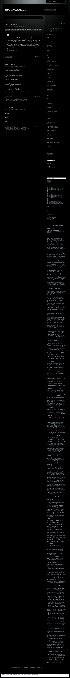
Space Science (56, 581)
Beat (52, 264)
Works (61, 654)
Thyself (64, 616)
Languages (53, 426)
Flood (57, 349)
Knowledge (58, 423)
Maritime (63, 447)
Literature (59, 436)
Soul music (61, 579)
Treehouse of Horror (57, 619)
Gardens (49, 366)
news (57, 469)
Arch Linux (58, 254)
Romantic (8, 100)
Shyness (52, 565)
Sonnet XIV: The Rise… (59, 189)
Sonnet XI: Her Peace (50, 112)
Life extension (53, 430)
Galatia (48, 364)
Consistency (49, 298)
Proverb (54, 507)
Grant (63, 376)
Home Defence (52, 394)
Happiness (18, 98)
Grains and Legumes (53, 376)
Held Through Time (56, 388)
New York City (60, 471)
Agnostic (58, 243)
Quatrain (60, 510)
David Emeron (11, 26)
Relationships (56, 520)
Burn (60, 276)
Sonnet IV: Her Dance (59, 187)
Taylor (59, 597)
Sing (48, 567)
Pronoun (61, 506)
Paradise (55, 484)
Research (49, 526)
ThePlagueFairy (51, 187)
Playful (58, 494)
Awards (58, 261)
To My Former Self (59, 617)
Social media (49, 571)
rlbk (61, 535)
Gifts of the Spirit (60, 370)
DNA (54, 318)
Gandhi (60, 364)
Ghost (62, 369)
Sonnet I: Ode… (60, 197)
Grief (61, 378)
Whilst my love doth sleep (56, 644)
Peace (49, 487)
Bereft (51, 266)
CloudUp (48, 292)
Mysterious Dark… (50, 90)
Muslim (54, 464)
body (58, 271)
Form (62, 353)
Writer (50, 657)
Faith (15, 98)
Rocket (48, 537)
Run (56, 545)
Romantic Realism (13, 100)
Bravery (49, 274)
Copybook (49, 300)
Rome (55, 544)
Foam (61, 349)
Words (55, 653)
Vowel (48, 635)
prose (51, 507)
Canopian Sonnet (61, 279)
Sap (47, 549)
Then (56, 610)
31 (56, 30)
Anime (63, 249)
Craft (48, 303)
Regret (60, 518)
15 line (51, 238)
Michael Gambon (57, 454)
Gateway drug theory (55, 366)
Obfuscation (57, 476)
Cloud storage (63, 291)
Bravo (53, 274)
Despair (49, 314)
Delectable (53, 312)
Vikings (51, 632)
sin (63, 565)
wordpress (51, 651)
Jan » (51, 31)
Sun (57, 593)
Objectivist (53, 477)
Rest (52, 526)
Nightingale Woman (50, 472)
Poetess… (49, 60)
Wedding (48, 641)
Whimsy (49, 645)
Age (53, 243)
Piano (60, 493)
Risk (57, 535)
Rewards (60, 532)
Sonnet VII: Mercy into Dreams (52, 130)
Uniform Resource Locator (56, 627)
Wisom (52, 650)
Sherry (59, 564)
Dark (61, 306)
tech (51, 599)
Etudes (57, 340)
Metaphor (48, 454)
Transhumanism (61, 618)
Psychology (53, 509)
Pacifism (59, 482)
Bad (50, 262)
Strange (52, 592)
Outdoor (61, 481)
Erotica (52, 339)
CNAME (51, 292)
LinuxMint (61, 433)
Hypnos (51, 403)
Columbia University (50, 294)
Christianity (50, 288)
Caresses (55, 282)
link (52, 433)
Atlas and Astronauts (56, 259)
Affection (52, 241)
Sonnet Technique (58, 577)
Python (53, 510)
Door (63, 320)
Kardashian (54, 421)
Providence (58, 507)
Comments (56, 294)
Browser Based (53, 276)
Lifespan (58, 430)
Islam (52, 413)
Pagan (63, 482)
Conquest (61, 297)
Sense (58, 554)
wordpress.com (58, 651)
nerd (55, 469)
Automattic (49, 261)
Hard (60, 385)
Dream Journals (54, 323)
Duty (55, 326)
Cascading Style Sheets (57, 283)
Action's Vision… (50, 86)
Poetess (63, 497)
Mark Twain (49, 448)
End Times (51, 336)
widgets (56, 645)
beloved (52, 265)
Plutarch (52, 497)
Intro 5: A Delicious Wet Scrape (52, 126)
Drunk (53, 326)
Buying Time (60, 277)
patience (54, 485)
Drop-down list (49, 326)
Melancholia (49, 451)
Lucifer (57, 443)
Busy (57, 277)
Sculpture (56, 551)
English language (60, 336)
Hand (54, 383)
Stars (58, 588)
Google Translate (50, 374)
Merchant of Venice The (51, 452)
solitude (51, 574)
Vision (51, 634)
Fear (57, 346)
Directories (61, 316)
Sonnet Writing (52, 579)
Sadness (61, 545)
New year (10, 57)
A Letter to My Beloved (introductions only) (16, 127)
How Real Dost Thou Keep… (52, 62)
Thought (51, 616)
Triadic (62, 619)
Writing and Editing (61, 659)
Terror (54, 602)
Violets (59, 632)
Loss (14, 99)
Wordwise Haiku (61, 653)
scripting (52, 551)
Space (51, 581)
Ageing (55, 243)
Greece (48, 378)
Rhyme (23, 99)
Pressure (49, 505)
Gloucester (54, 372)
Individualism (51, 405)
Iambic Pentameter (58, 403)
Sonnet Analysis (57, 576)
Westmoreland (53, 641)
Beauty (12, 98)
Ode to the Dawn (62, 477)
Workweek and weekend (51, 655)
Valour (55, 631)
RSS (64, 9)
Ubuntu (56, 624)
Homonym (56, 394)
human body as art (52, 400)
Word (57, 650)
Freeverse (58, 358)
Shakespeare (51, 561)
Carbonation (49, 282)
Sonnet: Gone (49, 123)
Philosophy (50, 492)
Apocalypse (56, 252)
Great (56, 377)
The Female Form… (50, 46)
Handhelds (57, 383)
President (63, 503)
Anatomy (60, 248)
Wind (48, 649)
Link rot (54, 433)
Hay (55, 387)
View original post (9, 50)
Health (58, 387)
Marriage (53, 448)
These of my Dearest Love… (52, 84)
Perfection (62, 486)
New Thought (61, 469)
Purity (48, 510)
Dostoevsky (49, 322)
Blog (48, 226)
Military (49, 455)
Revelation (63, 526)
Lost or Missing (58, 441)
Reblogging (59, 515)
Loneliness (8, 99)
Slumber (53, 570)
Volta (63, 634)
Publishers (58, 509)
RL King (63, 535)
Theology (59, 610)
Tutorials (63, 623)
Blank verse (52, 270)
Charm (52, 285)
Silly (62, 565)
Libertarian (53, 428)
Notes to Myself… (50, 45)
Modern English (55, 458)
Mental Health (57, 451)
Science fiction (53, 550)
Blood (52, 271)
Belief (63, 264)
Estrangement (49, 340)
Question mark (49, 512)
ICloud (48, 404)
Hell (61, 388)
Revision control (55, 532)
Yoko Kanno (56, 662)
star (53, 588)
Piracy (48, 494)
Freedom (53, 358)
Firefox (60, 348)
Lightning (49, 432)
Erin (48, 339)
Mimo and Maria (54, 455)
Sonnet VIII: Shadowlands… (60, 191)
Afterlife (56, 241)
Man (64, 445)
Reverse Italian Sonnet (52, 529)
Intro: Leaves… (57, 196)
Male (54, 445)
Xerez (49, 662)
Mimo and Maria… (50, 88)
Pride (54, 505)
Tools (48, 618)
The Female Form (54, 606)
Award (56, 261)
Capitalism (62, 281)
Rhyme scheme (59, 534)
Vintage (56, 632)
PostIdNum (57, 502)
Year (51, 662)
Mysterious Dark (50, 467)
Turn (61, 623)
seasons (53, 553)
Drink (52, 325)
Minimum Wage (49, 457)
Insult (56, 407)
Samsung (60, 546)
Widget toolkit (61, 645)
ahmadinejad (63, 243)
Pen (56, 486)
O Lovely (58, 478)
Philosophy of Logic (57, 492)
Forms (51, 354)
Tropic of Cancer (54, 621)
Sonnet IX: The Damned (59, 202)
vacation (55, 629)
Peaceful (53, 486)
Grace (48, 376)
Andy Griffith (57, 249)
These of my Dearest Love (55, 613)
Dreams (58, 323)
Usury (52, 629)
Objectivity (57, 477)
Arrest (62, 254)
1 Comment (37, 56)
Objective (61, 476)
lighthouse (62, 430)
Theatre (57, 605)
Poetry (21, 99)
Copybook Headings (54, 300)
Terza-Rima (54, 603)
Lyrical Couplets (61, 444)
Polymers (55, 501)
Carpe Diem (59, 282)
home (49, 1)
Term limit (59, 600)
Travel (52, 619)
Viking (48, 632)
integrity (58, 407)
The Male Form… (50, 74)
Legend (52, 427)
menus (64, 451)
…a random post (50, 153)
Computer (48, 297)
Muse (59, 462)
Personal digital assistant (59, 488)
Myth (60, 467)
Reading (55, 514)
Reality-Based (54, 515)
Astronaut (54, 257)
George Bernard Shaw (60, 367)
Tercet (57, 600)
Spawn (60, 582)
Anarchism (59, 247)
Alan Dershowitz (52, 244)
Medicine (52, 450)
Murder (55, 462)
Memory (52, 451)
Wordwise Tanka (50, 654)
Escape (54, 339)
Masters (53, 449)
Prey (52, 505)
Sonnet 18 (52, 576)
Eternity (53, 340)
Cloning (59, 291)
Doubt (52, 322)
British (58, 274)
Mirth (56, 457)
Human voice (62, 400)
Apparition (53, 254)
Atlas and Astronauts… (51, 89)
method (52, 454)
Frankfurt (59, 354)
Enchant (56, 335)
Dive (62, 317)
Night (64, 471)
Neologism (49, 469)
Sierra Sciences (58, 565)
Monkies (58, 459)
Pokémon (48, 501)
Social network (54, 571)
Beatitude (54, 264)
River (59, 535)
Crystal (62, 303)
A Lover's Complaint (57, 246)
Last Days (58, 426)
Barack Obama (54, 262)
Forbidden (50, 353)
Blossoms (55, 271)
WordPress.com (49, 214)
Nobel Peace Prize (57, 472)
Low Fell (48, 443)
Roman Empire (49, 539)
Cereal (50, 284)
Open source (62, 480)
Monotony (62, 459)
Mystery (57, 467)
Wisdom (53, 649)
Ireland (57, 412)
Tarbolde (56, 597)
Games (57, 364)
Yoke (53, 662)
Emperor (60, 334)
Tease (48, 599)
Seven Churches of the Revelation (58, 558)
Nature (61, 468)
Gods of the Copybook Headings (52, 373)
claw (55, 291)
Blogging (49, 271)
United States (56, 628)
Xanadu (48, 660)
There (48, 613)
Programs (58, 506)
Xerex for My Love (58, 660)
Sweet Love (55, 596)
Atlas (51, 259)
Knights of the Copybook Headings (57, 422)
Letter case (49, 428)
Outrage (48, 482)
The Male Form (51, 610)
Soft (55, 572)
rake (58, 512)
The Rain (51, 612)
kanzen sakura (12, 34)
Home (48, 394)
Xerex (52, 661)
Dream (57, 322)
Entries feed (49, 211)
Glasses (50, 372)
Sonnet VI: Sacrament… (59, 203)
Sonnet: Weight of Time (51, 104)
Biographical (58, 268)
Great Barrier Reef (60, 377)
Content (54, 298)
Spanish (51, 582)
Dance (52, 306)
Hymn (58, 401)
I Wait (55, 415)
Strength (55, 592)
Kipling (48, 422)
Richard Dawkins (50, 535)
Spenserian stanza (53, 585)
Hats (53, 387)
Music (63, 462)
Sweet (59, 594)
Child (51, 287)
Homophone (60, 394)
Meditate (56, 450)
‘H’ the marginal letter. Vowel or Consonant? (54, 108)
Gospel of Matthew (56, 374)
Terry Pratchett (49, 603)
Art (64, 254)
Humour (52, 401)
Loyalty (51, 443)
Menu (61, 451)
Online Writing (55, 480)
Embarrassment (55, 332)
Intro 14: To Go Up (50, 103)
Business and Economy (51, 277)
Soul (58, 579)
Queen (63, 510)
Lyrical (56, 444)
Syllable (60, 596)
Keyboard (61, 421)
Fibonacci (49, 348)
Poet (60, 497)
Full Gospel (53, 363)
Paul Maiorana (58, 485)
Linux (59, 433)
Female (61, 346)
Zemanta (59, 664)
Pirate (51, 494)
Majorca (51, 445)
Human (60, 398)
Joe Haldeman (60, 417)
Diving (52, 318)
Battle (58, 262)
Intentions (62, 407)
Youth (53, 664)
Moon (55, 460)
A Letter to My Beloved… (51, 72)
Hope (21, 98)
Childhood (54, 287)
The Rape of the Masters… (51, 78)
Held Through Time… (50, 68)
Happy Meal (57, 385)
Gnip (57, 372)
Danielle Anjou (57, 306)
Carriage (62, 282)
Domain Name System (53, 319)
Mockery (64, 457)
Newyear (50, 471)
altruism (52, 247)
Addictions (57, 240)
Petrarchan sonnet (51, 490)
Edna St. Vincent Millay (57, 330)
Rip (55, 535)
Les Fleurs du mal (62, 427)
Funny (63, 363)
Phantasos (57, 490)
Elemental (62, 331)
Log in (48, 210)
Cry (60, 303)
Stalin (62, 587)
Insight (23, 98)
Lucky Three (61, 443)
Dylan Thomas (59, 326)
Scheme (61, 549)
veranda (60, 631)
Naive (63, 467)
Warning (48, 636)
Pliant (63, 494)
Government (61, 374)
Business (63, 276)
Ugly (62, 624)
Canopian (55, 279)
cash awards (63, 283)
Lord (48, 441)
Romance (26, 99)
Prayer (54, 503)
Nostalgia (57, 473)
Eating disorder (58, 329)
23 (53, 28)
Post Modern (61, 502)
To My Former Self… (50, 70)
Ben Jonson (62, 265)
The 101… (49, 49)
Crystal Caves (49, 304)
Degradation (56, 310)
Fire (57, 348)
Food (48, 350)
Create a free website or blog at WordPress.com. (19, 667)
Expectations (58, 342)
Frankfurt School (52, 356)
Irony (60, 412)
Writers (59, 657)
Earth (54, 327)
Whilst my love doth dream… (52, 85)
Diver (64, 317)
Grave (54, 377)
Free (50, 358)
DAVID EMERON (51, 218)
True (28, 100)
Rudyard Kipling (51, 545)
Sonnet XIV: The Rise (50, 102)
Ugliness (59, 624)
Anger (60, 249)
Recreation (50, 516)
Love (16, 99)
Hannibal (60, 383)
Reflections (11, 56)
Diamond (49, 316)
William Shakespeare (57, 647)
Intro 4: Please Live (50, 137)
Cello (48, 284)
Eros (50, 339)
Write (48, 657)
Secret (56, 553)
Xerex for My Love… (50, 81)
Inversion (48, 412)
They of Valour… (50, 76)
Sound (48, 581)
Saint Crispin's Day (52, 546)
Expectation (53, 342)
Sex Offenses (54, 559)
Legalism (49, 427)
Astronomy (58, 257)
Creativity (50, 303)
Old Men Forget (49, 478)
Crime (53, 303)
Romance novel (62, 537)
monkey (55, 459)
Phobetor (52, 493)
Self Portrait (54, 554)
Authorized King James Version (59, 260)
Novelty (51, 476)
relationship (49, 520)
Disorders (52, 317)
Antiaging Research (59, 251)
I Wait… (48, 73)
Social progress (60, 571)
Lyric (54, 444)
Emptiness (53, 335)
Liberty (61, 428)
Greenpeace (58, 378)
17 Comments (37, 96)
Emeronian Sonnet (54, 334)
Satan (50, 549)
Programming (53, 506)
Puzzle (50, 510)
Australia (52, 260)
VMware (61, 634)
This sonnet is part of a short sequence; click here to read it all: (16, 91)
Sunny (59, 593)
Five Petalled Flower (51, 349)
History (53, 391)
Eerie (59, 331)
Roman (51, 537)
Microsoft (61, 454)
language (49, 426)
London (56, 437)
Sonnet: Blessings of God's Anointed (53, 142)
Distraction (59, 317)
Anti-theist (53, 251)
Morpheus (63, 460)
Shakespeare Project (60, 562)
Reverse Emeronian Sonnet (56, 527)
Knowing (51, 423)
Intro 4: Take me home (51, 122)
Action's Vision (60, 239)
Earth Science (59, 327)
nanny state (52, 468)
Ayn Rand (64, 261)
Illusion (57, 404)
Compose (63, 296)
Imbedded (63, 404)
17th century (54, 238)
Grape (48, 377)
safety (64, 545)
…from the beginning (50, 154)
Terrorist (62, 602)
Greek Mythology (53, 378)
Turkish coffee (57, 623)
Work (55, 654)
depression (61, 312)
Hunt (55, 401)
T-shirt (63, 596)
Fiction (52, 348)
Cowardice (60, 302)
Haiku (49, 382)
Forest (54, 352)
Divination (48, 318)
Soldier (48, 574)
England (54, 336)
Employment (49, 335)
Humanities (58, 400)
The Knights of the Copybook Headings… (54, 65)
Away (60, 261)
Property (48, 507)
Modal (48, 458)
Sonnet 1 (48, 576)
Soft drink (57, 572)
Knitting (48, 423)
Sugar (55, 593)
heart (61, 387)
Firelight (62, 348)
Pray (51, 503)
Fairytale (60, 343)
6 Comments (37, 126)
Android (53, 249)
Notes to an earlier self (55, 474)
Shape (56, 564)
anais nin (55, 247)
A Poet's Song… (49, 58)
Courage (50, 302)
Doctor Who (57, 318)
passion (51, 485)
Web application (50, 638)
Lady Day (54, 425)
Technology (49, 600)
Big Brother (61, 267)
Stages (59, 587)
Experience (63, 342)
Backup (48, 262)
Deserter (52, 313)
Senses (61, 554)
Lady (48, 425)
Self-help (59, 553)
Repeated (60, 524)
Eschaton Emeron (59, 339)
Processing (49, 506)
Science (49, 550)
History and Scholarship (59, 391)
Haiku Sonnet (50, 383)
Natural (57, 468)
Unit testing (62, 628)
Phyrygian (56, 493)
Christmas (56, 288)
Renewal (56, 524)
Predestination (59, 503)
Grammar (59, 376)
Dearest (61, 307)
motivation (52, 462)
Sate (52, 549)
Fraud (48, 358)
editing (62, 329)
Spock (48, 587)
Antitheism (49, 252)
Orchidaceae (49, 481)
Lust (64, 443)
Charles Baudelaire (59, 284)
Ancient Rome (49, 249)
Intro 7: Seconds (9, 107)
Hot (47, 397)
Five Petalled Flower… (51, 69)
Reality (50, 515)
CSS (53, 304)
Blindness (57, 270)
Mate (55, 449)
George (55, 367)
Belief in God (49, 265)
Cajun (64, 277)
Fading (56, 343)
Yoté (62, 662)
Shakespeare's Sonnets (60, 561)
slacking (56, 568)
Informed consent (56, 405)
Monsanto (48, 460)
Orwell (58, 481)
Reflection (51, 519)
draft (54, 322)
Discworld (48, 317)
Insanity (48, 407)
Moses (48, 462)
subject (52, 593)
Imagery (60, 404)
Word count (61, 650)
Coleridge (53, 293)
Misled (61, 457)
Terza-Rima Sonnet (60, 603)
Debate (55, 309)
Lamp (58, 425)
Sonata (54, 574)
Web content (57, 638)
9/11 (48, 238)
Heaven (49, 389)
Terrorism (58, 602)
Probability (60, 505)
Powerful (48, 503)
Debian (57, 309)
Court (54, 302)
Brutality (57, 276)
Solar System (61, 572)
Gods (63, 372)
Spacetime (60, 581)
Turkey (52, 623)
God (59, 372)
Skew (53, 568)
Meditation (60, 450)
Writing (55, 659)
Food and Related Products (55, 350)
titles (54, 617)
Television (54, 600)
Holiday (48, 393)
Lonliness (62, 439)
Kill (63, 421)
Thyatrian (61, 616)
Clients (57, 291)
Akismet (48, 244)
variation (57, 631)
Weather (62, 636)
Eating (54, 329)
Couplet (60, 300)
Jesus (55, 417)
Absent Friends (54, 239)
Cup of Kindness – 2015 (11, 24)
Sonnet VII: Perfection (10, 64)
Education (49, 331)
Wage (50, 635)
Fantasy (58, 345)
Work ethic (58, 654)
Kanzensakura (49, 421)
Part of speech (59, 484)
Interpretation (52, 411)
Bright (55, 274)
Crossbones (57, 303)
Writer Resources (55, 657)
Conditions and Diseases (55, 297)
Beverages (49, 267)
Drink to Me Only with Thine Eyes (58, 325)
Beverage (60, 266)
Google (62, 373)
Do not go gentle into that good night (56, 320)
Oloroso (54, 478)
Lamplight (61, 425)
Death (52, 309)
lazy (63, 426)
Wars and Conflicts (57, 636)
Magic (48, 445)
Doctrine (60, 318)
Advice (48, 241)
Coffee (59, 292)
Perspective (60, 489)
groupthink (59, 379)
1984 (59, 238)
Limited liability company (61, 432)
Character (53, 284)
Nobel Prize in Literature (51, 473)
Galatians (52, 364)
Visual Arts (55, 634)
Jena (48, 417)
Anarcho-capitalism (55, 248)
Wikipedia (48, 647)
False (52, 345)
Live (63, 435)
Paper (52, 484)
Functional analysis (58, 363)
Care (52, 282)
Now (54, 476)
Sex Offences (49, 559)
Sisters (54, 567)
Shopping (49, 565)
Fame (54, 345)
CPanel (63, 302)
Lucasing (54, 443)
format (48, 354)
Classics (52, 291)
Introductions (12, 126)
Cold (49, 293)
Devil (63, 314)
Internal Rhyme (56, 409)
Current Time (62, 304)
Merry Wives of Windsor (59, 452)
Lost (54, 441)
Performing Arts (51, 488)
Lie (62, 428)
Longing (11, 99)
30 (53, 30)
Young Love (49, 664)
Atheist (48, 259)
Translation (49, 619)
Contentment (59, 298)
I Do (50, 404)
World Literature (60, 655)
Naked (48, 468)
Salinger (57, 546)
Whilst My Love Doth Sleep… (52, 61)
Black (48, 270)
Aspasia (51, 257)
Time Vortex (51, 617)
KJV (50, 422)
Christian (60, 287)
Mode (51, 458)
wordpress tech (50, 653)
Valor (51, 631)
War (64, 635)
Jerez (50, 417)
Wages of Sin (53, 635)
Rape (60, 512)
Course (50, 226)
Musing (49, 465)
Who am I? (49, 118)
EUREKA (60, 340)
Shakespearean (52, 562)
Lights (53, 432)
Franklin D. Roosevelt (61, 356)
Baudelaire (60, 262)
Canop (51, 279)
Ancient (63, 248)
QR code (55, 510)
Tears (62, 597)
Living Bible (51, 437)
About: (48, 119)
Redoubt (57, 516)
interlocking (49, 409)
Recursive (54, 516)
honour (54, 396)
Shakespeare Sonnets (50, 564)
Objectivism (49, 477)
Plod (50, 497)
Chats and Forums (58, 285)
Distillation (55, 317)
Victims (63, 631)
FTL (57, 361)
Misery (58, 457)
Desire (56, 313)
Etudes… (48, 50)
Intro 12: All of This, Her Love (52, 111)
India (48, 405)
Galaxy (55, 364)
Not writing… (49, 107)
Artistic (52, 256)
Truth (62, 621)
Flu (59, 349)
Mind (58, 455)
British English (62, 274)
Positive (53, 502)
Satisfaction (55, 549)
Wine (50, 649)
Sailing (48, 546)
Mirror (53, 457)
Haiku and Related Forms (58, 381)
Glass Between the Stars (51, 100)
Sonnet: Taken (49, 141)
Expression (49, 343)
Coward (57, 302)
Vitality (58, 634)
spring (57, 587)
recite (63, 515)
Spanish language (56, 582)
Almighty (52, 246)
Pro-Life (56, 505)
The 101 (53, 605)
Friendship (50, 362)
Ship (62, 564)
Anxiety (52, 252)
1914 (57, 238)
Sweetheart (50, 596)
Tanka (52, 597)
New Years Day (55, 471)
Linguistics (49, 433)
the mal (64, 609)
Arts (55, 256)
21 (48, 28)
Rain (56, 512)
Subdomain (49, 593)
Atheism (61, 257)
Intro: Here (49, 139)
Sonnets (11, 96)
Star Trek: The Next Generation (52, 589)
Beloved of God (56, 265)
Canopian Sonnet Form (51, 281)
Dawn (56, 307)
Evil (63, 340)
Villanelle (53, 632)
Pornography (59, 501)
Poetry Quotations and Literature (58, 499)
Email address (49, 332)
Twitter (48, 624)
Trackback (55, 618)
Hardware (63, 385)
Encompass (60, 335)
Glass (48, 372)
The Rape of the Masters (58, 612)
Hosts (64, 396)
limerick (55, 432)
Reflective (56, 518)
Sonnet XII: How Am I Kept (51, 110)
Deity (60, 310)
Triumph (50, 621)
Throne (54, 616)
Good (59, 373)
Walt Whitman (61, 635)
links (57, 433)
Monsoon (52, 460)
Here (48, 390)
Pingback (62, 493)
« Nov (48, 31)
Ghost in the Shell (50, 370)
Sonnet (26, 100)
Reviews (51, 532)
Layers (61, 426)
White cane (53, 645)
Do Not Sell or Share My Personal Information (34, 667)
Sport (50, 587)
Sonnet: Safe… (57, 190)
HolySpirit (59, 393)
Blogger (62, 270)
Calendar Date (49, 278)
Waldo (57, 635)
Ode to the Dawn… (50, 64)
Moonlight (59, 460)
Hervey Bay (51, 390)
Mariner (60, 447)
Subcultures (62, 592)
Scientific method (59, 550)
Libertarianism (57, 428)
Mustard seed (62, 464)
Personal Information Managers (52, 489)
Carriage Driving (49, 283)
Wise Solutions (57, 649)
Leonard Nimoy (55, 427)
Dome (58, 319)
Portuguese (49, 502)
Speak (63, 582)
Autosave (52, 261)
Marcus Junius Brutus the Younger (53, 447)
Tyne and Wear (52, 624)
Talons (50, 597)
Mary (50, 449)
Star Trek (62, 588)
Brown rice (49, 276)
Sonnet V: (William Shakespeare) (52, 127)
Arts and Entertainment (61, 256)
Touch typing (51, 618)
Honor (51, 396)
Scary (58, 549)
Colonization (61, 293)
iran (54, 412)
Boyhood (61, 273)
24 (56, 28)
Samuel (59, 548)
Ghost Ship (55, 370)
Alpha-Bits (63, 246)
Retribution (57, 526)
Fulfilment (49, 363)
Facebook (53, 343)
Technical (55, 599)
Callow (53, 278)
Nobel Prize (62, 472)
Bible (52, 267)
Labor (62, 423)
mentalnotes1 (51, 200)
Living (48, 437)
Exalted (49, 342)
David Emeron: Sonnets (13, 9)
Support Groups (50, 594)
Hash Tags (49, 387)
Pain (48, 484)
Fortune (55, 354)
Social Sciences (50, 572)
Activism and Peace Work (51, 240)
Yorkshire (60, 662)
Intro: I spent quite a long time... (52, 147)
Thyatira (57, 616)
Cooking (63, 298)
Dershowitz (49, 313)
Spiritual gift (63, 585)
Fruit (55, 361)
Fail (58, 343)
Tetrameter (49, 605)
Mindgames (62, 455)
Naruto (55, 468)
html (52, 398)
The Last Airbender (59, 609)
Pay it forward (63, 485)
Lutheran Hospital (50, 444)
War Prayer (52, 636)
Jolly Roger (52, 418)
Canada (62, 278)
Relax (61, 520)
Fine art (55, 348)
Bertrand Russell (55, 266)
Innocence (61, 405)
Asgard (48, 257)
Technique (62, 599)
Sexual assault (59, 559)
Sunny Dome (63, 593)
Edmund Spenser (50, 330)
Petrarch (63, 489)
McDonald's (58, 449)
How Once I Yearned (53, 397)
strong (59, 592)
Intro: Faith (49, 146)
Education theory (54, 331)
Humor (48, 401)
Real (48, 515)
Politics (51, 501)
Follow (49, 181)
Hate (52, 387)
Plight (48, 497)
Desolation (60, 313)
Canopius (58, 281)
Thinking (58, 614)
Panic (50, 484)
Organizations (54, 481)
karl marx (58, 421)
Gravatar (51, 377)
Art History (49, 256)
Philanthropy (61, 490)
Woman (55, 650)
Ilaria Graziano (53, 404)
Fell (58, 346)
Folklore (63, 349)
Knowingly (55, 423)
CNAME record (55, 292)
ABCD (61, 238)
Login (54, 437)
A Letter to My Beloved (12, 97)
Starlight (55, 588)
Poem (18, 99)
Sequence (22, 100)
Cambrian (58, 278)
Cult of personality (57, 304)
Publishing (62, 509)
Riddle (54, 535)
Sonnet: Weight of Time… (59, 188)
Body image (62, 271)
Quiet (53, 512)
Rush (58, 545)
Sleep (59, 568)
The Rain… (49, 77)
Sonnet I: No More (50, 138)
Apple (56, 254)
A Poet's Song (60, 252)
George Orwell (50, 369)
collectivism (57, 293)
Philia (64, 490)
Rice (63, 534)
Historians (58, 390)
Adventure (61, 240)
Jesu (53, 417)
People (58, 486)
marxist (56, 448)
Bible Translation (56, 267)
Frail (57, 354)
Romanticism (18, 100)
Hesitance (54, 390)
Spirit (59, 585)
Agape (51, 243)
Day (58, 307)
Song (58, 574)
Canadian (48, 279)
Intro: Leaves (49, 106)
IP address (52, 412)
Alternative (49, 247)
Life (25, 98)
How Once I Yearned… (51, 82)
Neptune (52, 469)
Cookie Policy (26, 675)
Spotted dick (54, 587)
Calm (55, 278)
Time (48, 617)
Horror (61, 396)
